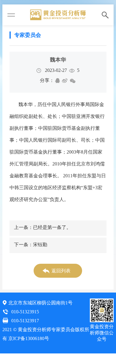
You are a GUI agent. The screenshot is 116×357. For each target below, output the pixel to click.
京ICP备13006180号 (28, 338)
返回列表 (60, 270)
